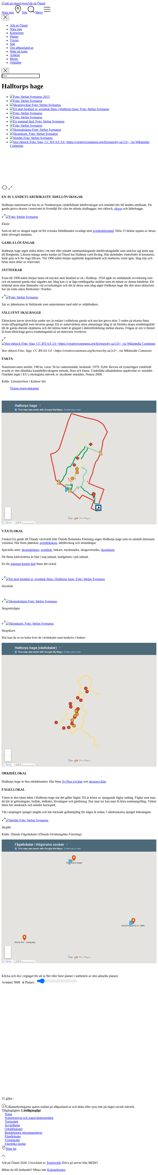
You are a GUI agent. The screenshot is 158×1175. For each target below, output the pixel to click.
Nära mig (16, 29)
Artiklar (15, 55)
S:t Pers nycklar (72, 781)
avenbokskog (48, 543)
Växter (14, 40)
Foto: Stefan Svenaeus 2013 (31, 96)
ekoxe (118, 208)
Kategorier (17, 33)
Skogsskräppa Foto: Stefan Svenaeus (37, 129)
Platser (14, 36)
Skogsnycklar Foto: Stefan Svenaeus (37, 105)
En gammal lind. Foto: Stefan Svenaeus (38, 121)
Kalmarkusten (56, 1169)
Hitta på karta (18, 51)
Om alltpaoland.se (21, 47)
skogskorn (107, 550)
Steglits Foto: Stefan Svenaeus (32, 138)
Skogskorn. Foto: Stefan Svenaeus (35, 134)
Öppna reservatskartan (24, 388)
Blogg (14, 59)
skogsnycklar (97, 781)
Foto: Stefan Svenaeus (27, 101)
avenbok (46, 550)
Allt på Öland (19, 25)
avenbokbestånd (103, 231)
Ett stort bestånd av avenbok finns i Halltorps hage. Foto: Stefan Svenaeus (61, 109)
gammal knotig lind (23, 564)
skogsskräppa (30, 550)
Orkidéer (15, 62)
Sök (12, 44)
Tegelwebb (53, 1162)
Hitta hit (11, 1148)
